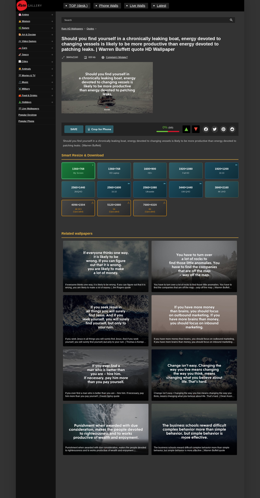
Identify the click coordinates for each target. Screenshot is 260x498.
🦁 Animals (24, 69)
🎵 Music (23, 82)
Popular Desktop (27, 115)
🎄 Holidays (24, 102)
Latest (161, 6)
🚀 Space (23, 54)
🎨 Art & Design (27, 34)
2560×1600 (114, 187)
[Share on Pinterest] (223, 129)
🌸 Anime (23, 14)
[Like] (186, 129)
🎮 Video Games (27, 41)
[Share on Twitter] (214, 129)
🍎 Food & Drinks (27, 95)
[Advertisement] (198, 89)
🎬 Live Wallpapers (28, 108)
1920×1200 (222, 168)
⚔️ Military (24, 89)
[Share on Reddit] (232, 129)
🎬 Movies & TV (26, 75)
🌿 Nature (23, 28)
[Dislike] (196, 129)
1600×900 (150, 168)
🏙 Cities (23, 61)
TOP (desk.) (78, 6)
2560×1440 (78, 187)
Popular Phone (26, 121)
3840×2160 (222, 187)
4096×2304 (78, 204)
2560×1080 (150, 187)
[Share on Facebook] (206, 129)
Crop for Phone (101, 129)
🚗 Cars (22, 48)
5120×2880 (114, 204)
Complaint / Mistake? (117, 57)
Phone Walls (108, 6)
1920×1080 (186, 168)
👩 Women (24, 21)
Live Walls (137, 6)
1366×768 (78, 168)
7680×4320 (150, 204)
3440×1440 (186, 187)
